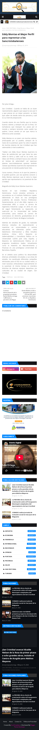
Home (5, 722)
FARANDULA (17, 540)
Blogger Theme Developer (24, 726)
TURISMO (17, 573)
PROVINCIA (17, 561)
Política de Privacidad (30, 722)
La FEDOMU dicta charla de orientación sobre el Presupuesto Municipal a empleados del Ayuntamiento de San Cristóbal (24, 503)
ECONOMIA (17, 535)
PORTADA (10, 277)
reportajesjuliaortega (10, 45)
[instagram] (10, 369)
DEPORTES (17, 531)
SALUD (17, 565)
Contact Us (18, 722)
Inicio (3, 28)
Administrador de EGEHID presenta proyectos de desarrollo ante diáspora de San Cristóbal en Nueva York (24, 615)
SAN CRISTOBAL (11, 28)
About (11, 722)
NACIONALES (17, 548)
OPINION (17, 552)
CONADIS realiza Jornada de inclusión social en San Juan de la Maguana (24, 515)
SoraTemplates (15, 725)
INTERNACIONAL (17, 544)
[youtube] (28, 369)
